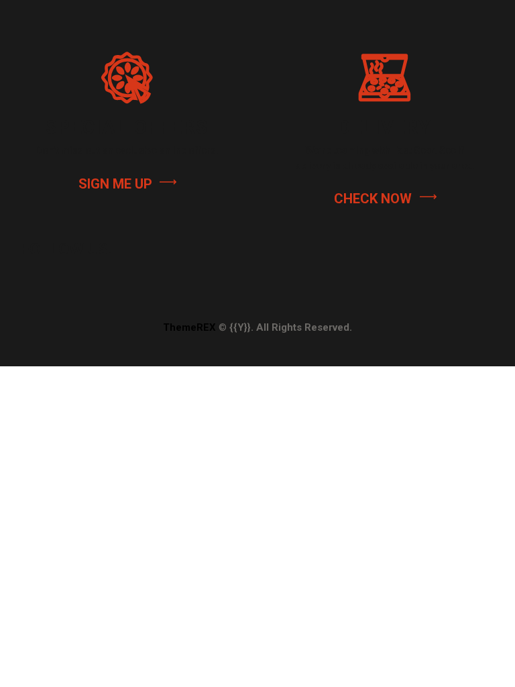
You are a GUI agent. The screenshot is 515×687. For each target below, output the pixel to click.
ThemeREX (189, 327)
